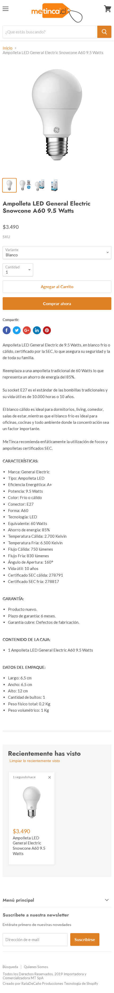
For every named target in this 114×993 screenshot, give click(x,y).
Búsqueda (10, 967)
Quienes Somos (36, 967)
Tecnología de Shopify (81, 983)
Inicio (7, 48)
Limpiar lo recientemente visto (35, 761)
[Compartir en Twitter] (17, 330)
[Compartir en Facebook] (7, 330)
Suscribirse (84, 939)
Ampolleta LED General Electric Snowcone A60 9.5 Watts (29, 845)
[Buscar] (104, 32)
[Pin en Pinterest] (47, 330)
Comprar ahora (57, 303)
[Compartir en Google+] (27, 330)
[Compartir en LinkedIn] (37, 330)
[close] (49, 777)
